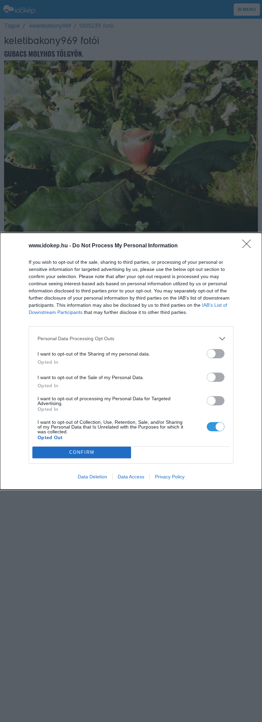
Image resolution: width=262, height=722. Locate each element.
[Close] (248, 246)
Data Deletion (92, 476)
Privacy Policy (170, 476)
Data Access (131, 476)
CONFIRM (81, 452)
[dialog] (131, 361)
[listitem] (131, 338)
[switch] (215, 353)
